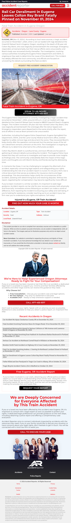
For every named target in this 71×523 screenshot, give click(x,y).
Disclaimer (18, 488)
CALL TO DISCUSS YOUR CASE (35, 432)
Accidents (16, 31)
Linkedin (52, 490)
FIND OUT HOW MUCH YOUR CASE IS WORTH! (35, 203)
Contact (52, 472)
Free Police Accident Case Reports (14, 1)
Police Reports (35, 476)
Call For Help (57, 6)
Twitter (18, 490)
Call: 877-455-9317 (35, 302)
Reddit (18, 494)
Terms (18, 484)
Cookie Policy (53, 488)
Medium (52, 494)
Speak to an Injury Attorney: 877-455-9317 (35, 112)
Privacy (53, 484)
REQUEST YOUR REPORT (35, 388)
